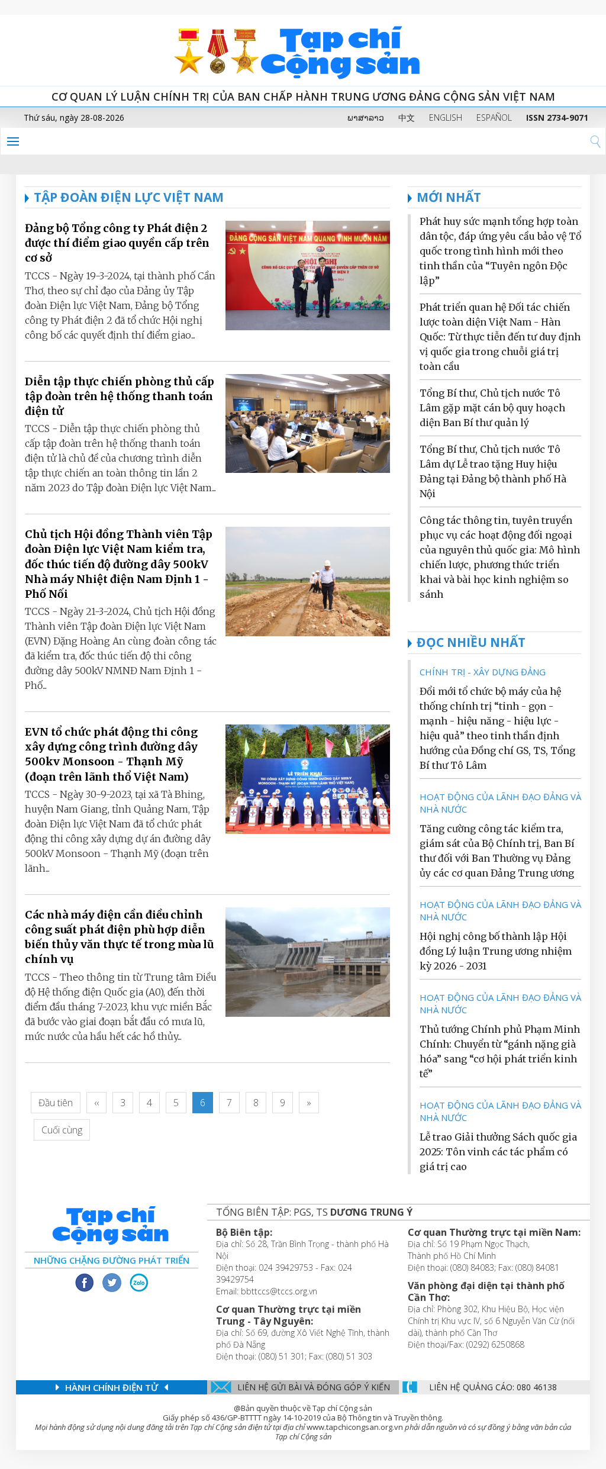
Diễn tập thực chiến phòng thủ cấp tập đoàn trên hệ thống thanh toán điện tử (119, 396)
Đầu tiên (55, 1102)
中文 (406, 117)
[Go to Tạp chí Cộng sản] (303, 50)
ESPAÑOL (494, 117)
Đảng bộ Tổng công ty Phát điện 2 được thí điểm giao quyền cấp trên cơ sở (117, 243)
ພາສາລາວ (365, 117)
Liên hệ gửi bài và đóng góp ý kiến (313, 1387)
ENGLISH (445, 117)
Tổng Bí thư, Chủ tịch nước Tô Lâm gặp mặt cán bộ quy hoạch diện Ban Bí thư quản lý (492, 408)
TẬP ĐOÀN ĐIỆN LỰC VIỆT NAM (129, 197)
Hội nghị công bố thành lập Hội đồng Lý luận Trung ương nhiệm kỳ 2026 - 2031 (496, 951)
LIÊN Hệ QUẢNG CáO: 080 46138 (493, 1387)
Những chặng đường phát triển (111, 1260)
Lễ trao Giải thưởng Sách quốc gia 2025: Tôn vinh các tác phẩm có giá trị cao (498, 1151)
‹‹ (96, 1102)
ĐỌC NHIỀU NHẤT (471, 642)
